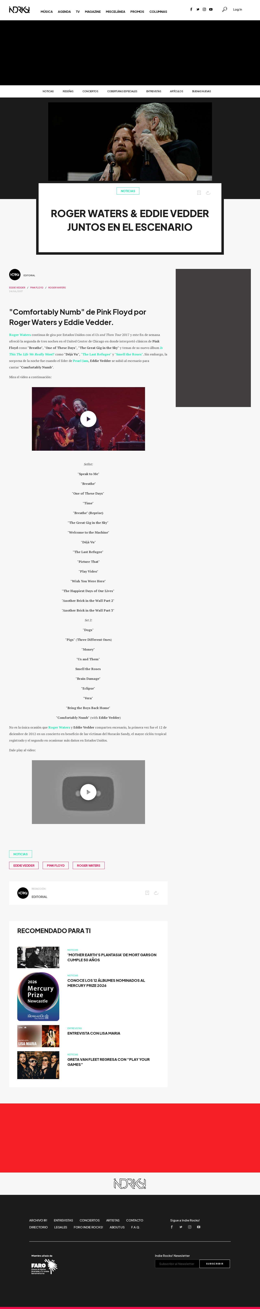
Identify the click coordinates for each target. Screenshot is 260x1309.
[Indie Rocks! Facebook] (191, 10)
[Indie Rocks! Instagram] (204, 10)
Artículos (176, 91)
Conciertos (90, 91)
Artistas (113, 1220)
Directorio (38, 1227)
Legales (60, 1227)
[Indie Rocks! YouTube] (210, 10)
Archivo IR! (38, 1220)
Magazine (93, 11)
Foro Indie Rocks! (88, 1227)
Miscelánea (115, 11)
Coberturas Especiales (122, 91)
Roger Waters (57, 287)
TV (77, 11)
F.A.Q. (135, 1227)
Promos (137, 11)
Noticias (48, 91)
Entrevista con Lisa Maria (93, 1033)
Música (47, 11)
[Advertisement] (130, 52)
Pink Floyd (36, 287)
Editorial (29, 275)
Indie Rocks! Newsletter (172, 1255)
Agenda (64, 11)
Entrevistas (153, 91)
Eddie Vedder (17, 287)
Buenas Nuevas (201, 91)
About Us (117, 1227)
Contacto (134, 1220)
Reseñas (68, 91)
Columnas (158, 11)
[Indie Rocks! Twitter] (197, 10)
